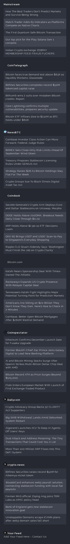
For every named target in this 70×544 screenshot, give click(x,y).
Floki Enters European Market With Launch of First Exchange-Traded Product (35, 387)
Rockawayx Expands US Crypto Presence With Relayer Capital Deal (32, 283)
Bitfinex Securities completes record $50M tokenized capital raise (33, 87)
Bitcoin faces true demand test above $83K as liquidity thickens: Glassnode (35, 76)
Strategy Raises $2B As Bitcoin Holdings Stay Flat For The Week (34, 173)
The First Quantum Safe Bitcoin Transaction (33, 32)
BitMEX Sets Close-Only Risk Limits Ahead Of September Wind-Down (34, 152)
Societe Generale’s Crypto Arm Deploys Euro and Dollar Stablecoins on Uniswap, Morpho (34, 206)
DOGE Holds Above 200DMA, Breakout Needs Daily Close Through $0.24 (34, 217)
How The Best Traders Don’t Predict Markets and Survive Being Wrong (33, 13)
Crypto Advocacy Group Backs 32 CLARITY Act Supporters (33, 409)
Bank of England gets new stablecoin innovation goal (29, 508)
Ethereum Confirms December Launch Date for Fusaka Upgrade (34, 341)
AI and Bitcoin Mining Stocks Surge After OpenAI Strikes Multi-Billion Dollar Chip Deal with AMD (34, 364)
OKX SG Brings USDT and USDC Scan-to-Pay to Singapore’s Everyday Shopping (34, 238)
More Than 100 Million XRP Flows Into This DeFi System (33, 451)
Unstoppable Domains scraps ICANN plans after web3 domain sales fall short (33, 519)
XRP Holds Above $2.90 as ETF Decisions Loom (32, 227)
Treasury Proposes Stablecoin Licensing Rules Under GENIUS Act (31, 162)
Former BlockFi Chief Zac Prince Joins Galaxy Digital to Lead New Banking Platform (35, 352)
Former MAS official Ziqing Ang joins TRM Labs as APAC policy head (32, 498)
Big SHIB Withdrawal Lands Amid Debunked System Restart (34, 419)
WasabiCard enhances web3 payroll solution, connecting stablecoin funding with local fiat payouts (34, 486)
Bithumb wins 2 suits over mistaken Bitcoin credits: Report (33, 97)
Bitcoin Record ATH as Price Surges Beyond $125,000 (33, 376)
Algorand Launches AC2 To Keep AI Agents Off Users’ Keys (33, 430)
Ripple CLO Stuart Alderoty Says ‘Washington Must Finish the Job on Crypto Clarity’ (35, 248)
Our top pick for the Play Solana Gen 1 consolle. (30, 41)
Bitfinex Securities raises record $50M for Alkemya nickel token (32, 473)
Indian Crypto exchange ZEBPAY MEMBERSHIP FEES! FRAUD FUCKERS (30, 52)
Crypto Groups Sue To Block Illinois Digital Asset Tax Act (33, 183)
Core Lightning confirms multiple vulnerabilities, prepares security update (32, 108)
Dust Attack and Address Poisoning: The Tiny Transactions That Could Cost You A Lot (34, 440)
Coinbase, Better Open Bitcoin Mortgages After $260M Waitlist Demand (32, 318)
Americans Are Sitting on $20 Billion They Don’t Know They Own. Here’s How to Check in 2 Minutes (34, 306)
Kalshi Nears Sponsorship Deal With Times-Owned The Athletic (33, 273)
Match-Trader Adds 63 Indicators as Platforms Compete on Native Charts (35, 24)
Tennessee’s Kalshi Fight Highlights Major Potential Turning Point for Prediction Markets (35, 294)
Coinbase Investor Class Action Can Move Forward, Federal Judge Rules (32, 141)
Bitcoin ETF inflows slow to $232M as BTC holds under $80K (32, 118)
